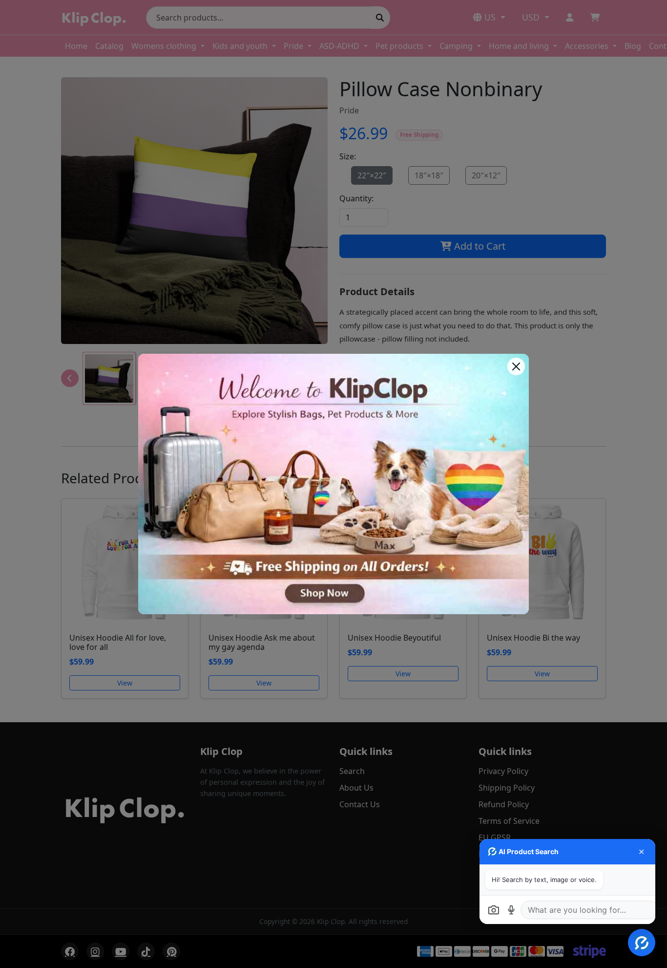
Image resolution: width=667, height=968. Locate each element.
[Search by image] (493, 910)
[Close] (516, 366)
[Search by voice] (511, 910)
